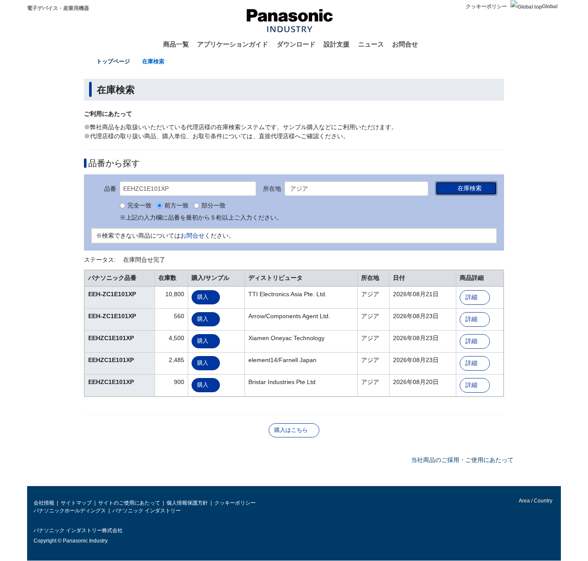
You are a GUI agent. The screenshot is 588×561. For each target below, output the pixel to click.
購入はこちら (291, 430)
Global (549, 6)
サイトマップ (76, 503)
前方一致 (176, 206)
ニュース (371, 44)
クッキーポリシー (486, 6)
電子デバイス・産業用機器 (58, 8)
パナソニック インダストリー (146, 511)
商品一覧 (176, 44)
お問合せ (405, 44)
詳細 (471, 297)
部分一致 (213, 206)
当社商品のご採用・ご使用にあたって (462, 459)
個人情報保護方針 (187, 503)
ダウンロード (296, 44)
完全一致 (139, 206)
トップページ (113, 61)
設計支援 (337, 44)
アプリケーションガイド (232, 44)
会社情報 (44, 503)
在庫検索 (153, 61)
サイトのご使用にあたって (129, 503)
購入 (202, 297)
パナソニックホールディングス (70, 511)
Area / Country (535, 501)
